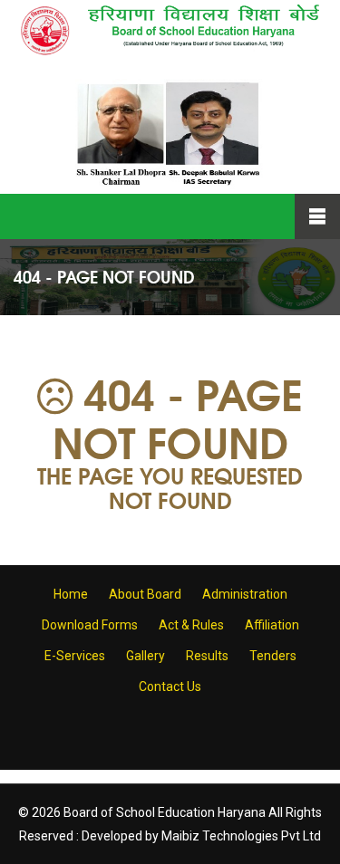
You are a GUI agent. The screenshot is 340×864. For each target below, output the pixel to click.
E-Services (74, 655)
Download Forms (90, 625)
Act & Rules (191, 625)
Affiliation (272, 625)
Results (207, 655)
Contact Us (170, 686)
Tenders (272, 655)
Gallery (145, 655)
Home (70, 594)
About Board (145, 594)
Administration (244, 594)
